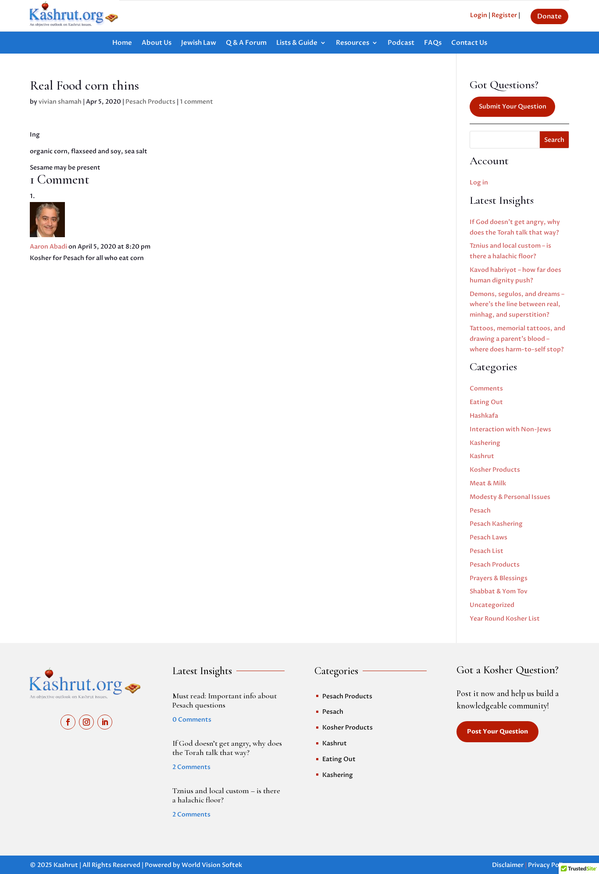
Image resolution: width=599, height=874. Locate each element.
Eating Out (486, 402)
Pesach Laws (488, 537)
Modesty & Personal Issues (510, 497)
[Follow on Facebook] (68, 722)
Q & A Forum (246, 43)
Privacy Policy (548, 865)
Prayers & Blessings (499, 578)
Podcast (401, 43)
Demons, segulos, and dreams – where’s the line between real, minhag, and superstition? (517, 304)
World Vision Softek (212, 865)
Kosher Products (495, 470)
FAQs (433, 43)
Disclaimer (508, 865)
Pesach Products (150, 102)
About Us (156, 43)
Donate (549, 16)
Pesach (480, 510)
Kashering (485, 443)
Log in (479, 182)
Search (554, 140)
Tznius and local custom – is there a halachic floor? (226, 795)
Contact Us (469, 43)
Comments (486, 388)
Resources (352, 43)
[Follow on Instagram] (86, 722)
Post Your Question (497, 731)
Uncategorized (492, 605)
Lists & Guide (296, 43)
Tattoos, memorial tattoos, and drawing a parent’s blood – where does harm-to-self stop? (517, 339)
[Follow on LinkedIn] (104, 722)
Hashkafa (484, 416)
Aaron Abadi (48, 246)
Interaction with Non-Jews (510, 429)
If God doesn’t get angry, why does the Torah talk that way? (227, 748)
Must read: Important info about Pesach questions (224, 700)
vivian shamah (60, 102)
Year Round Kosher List (505, 618)
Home (122, 43)
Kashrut (482, 456)
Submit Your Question (512, 106)
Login (478, 15)
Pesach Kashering (496, 524)
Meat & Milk (488, 483)
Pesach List (486, 551)
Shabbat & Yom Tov (499, 591)
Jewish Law (198, 43)
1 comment (196, 102)
